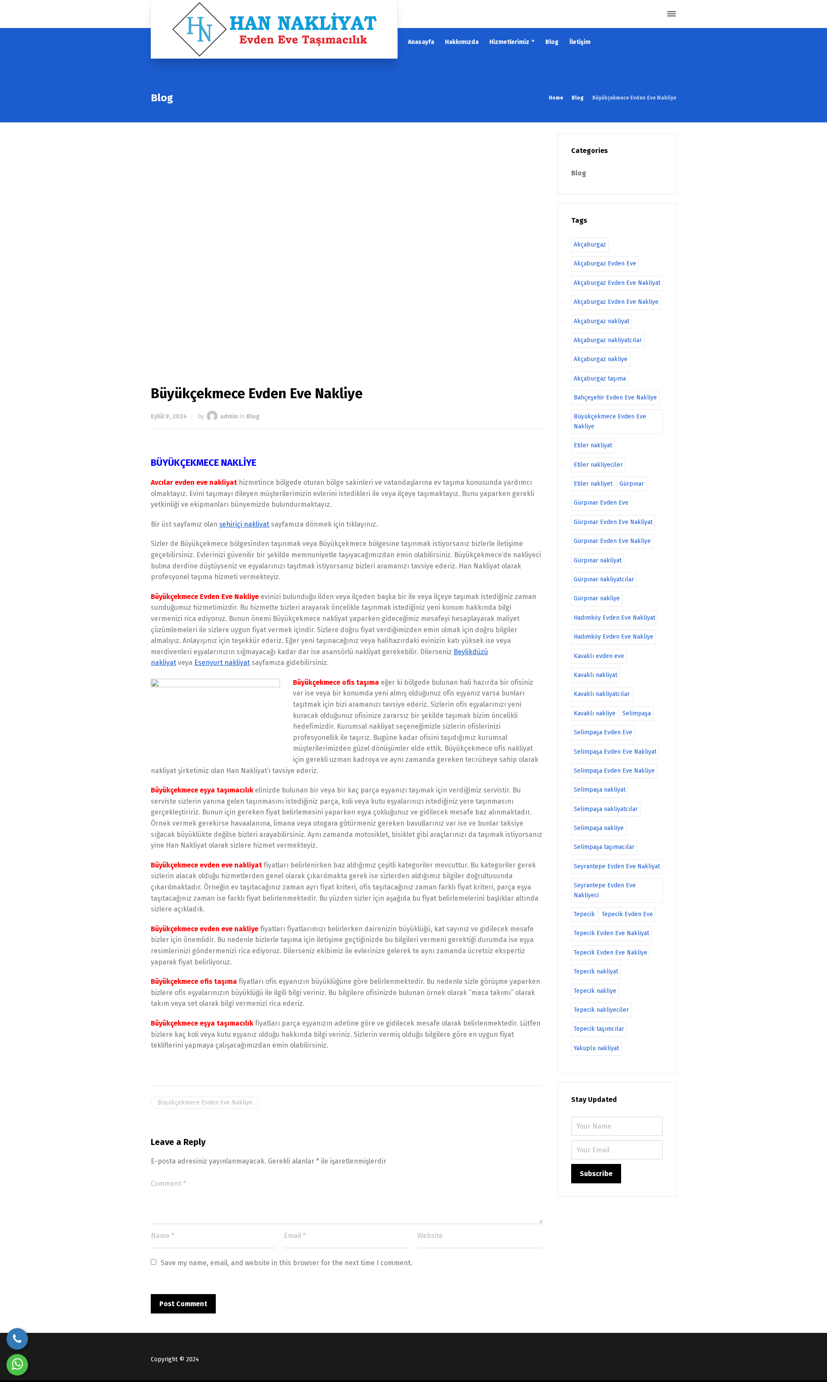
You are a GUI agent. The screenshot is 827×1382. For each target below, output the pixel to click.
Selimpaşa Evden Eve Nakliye (614, 770)
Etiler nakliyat (593, 445)
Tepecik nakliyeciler (601, 1010)
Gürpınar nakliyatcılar (604, 579)
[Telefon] (17, 1339)
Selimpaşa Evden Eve (603, 732)
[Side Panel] (669, 14)
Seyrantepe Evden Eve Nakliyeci (605, 890)
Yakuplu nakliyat (596, 1048)
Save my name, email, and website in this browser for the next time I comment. (286, 1263)
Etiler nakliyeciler (598, 464)
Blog (253, 416)
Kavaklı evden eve (599, 656)
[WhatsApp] (17, 1365)
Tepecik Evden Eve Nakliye (610, 952)
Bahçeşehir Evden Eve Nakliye (615, 397)
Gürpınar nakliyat (598, 560)
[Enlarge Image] (347, 245)
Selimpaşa (636, 713)
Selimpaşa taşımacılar (604, 847)
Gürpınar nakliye (597, 598)
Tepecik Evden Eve (627, 914)
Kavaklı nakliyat (595, 675)
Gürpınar (631, 483)
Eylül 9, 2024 (169, 416)
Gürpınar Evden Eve (601, 502)
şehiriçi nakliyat (244, 524)
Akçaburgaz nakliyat (601, 321)
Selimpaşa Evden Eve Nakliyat (615, 751)
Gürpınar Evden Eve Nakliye (612, 541)
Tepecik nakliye (595, 991)
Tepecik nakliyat (596, 971)
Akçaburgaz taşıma (600, 378)
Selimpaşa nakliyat (599, 789)
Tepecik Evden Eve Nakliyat (611, 933)
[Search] (656, 14)
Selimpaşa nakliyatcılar (606, 809)
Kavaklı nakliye (595, 713)
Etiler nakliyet (593, 483)
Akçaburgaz (590, 244)
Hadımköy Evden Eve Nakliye (613, 636)
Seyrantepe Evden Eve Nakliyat (617, 866)
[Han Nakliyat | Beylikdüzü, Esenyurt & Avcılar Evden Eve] (274, 29)
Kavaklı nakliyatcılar (602, 694)
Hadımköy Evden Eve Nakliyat (614, 617)
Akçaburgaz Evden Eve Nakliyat (617, 283)
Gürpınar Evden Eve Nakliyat (613, 522)
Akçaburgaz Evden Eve (605, 263)
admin (229, 416)
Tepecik (584, 914)
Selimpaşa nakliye (599, 828)
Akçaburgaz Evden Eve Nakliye (616, 302)
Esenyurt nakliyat (222, 662)
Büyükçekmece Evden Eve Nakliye (205, 1102)
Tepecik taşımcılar (599, 1029)
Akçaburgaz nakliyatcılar (608, 340)
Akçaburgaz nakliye (601, 359)
